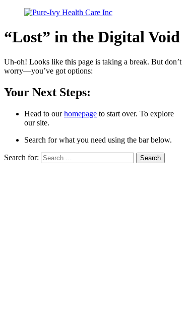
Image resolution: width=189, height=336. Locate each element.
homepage (80, 113)
